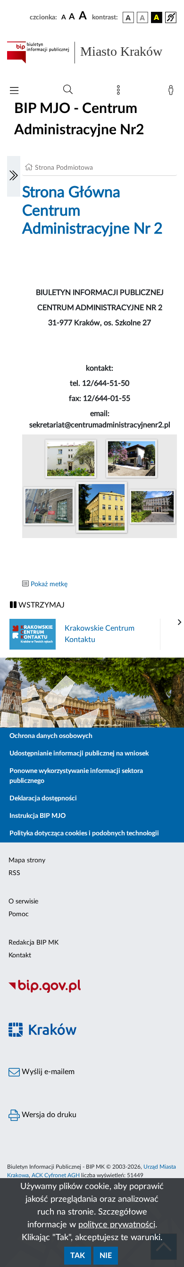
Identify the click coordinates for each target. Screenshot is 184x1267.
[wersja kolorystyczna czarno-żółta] (157, 17)
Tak (77, 1255)
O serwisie (23, 901)
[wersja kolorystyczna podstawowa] (128, 17)
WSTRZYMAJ (41, 605)
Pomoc (18, 914)
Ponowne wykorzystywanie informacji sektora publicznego (76, 776)
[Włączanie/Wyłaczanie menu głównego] (14, 91)
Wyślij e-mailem (47, 1072)
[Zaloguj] (172, 92)
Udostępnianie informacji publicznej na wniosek (79, 753)
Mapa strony (26, 860)
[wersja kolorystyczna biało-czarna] (142, 17)
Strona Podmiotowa (64, 168)
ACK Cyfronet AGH (56, 1175)
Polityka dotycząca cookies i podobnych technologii (84, 833)
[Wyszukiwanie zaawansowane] (68, 90)
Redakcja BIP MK (33, 942)
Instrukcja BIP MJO (37, 816)
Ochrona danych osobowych (50, 736)
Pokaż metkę (49, 584)
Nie (106, 1255)
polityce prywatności (116, 1225)
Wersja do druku (48, 1115)
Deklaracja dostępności (43, 798)
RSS (14, 873)
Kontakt (19, 955)
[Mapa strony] (120, 92)
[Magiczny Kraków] (92, 1035)
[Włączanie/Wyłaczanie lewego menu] (13, 176)
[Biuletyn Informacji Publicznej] (92, 991)
